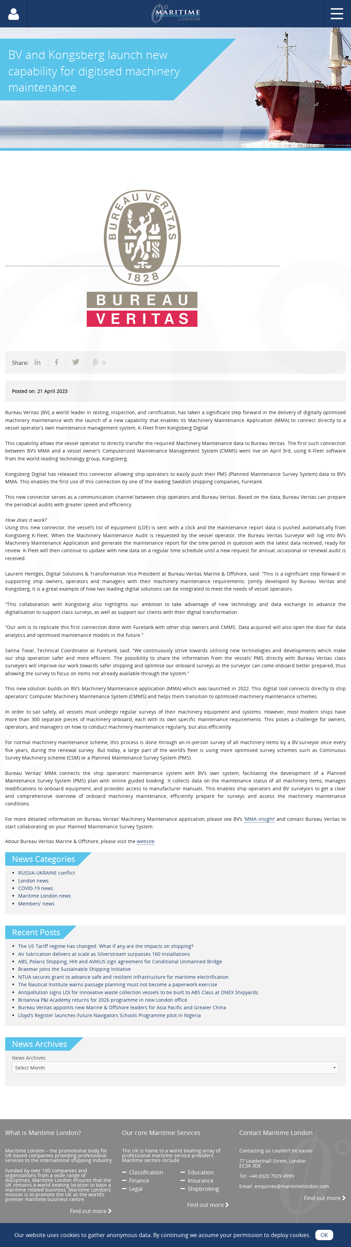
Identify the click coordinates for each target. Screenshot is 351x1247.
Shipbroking (202, 1189)
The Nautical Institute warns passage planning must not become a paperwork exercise (117, 984)
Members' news (36, 903)
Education (199, 1172)
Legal (134, 1189)
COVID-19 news (35, 888)
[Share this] (38, 363)
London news (33, 880)
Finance (137, 1180)
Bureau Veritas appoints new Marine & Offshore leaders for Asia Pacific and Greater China (122, 1007)
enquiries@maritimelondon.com (292, 1186)
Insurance (199, 1180)
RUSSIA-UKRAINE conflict (46, 872)
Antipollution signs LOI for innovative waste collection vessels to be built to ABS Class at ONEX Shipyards (138, 992)
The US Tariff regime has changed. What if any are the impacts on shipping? (105, 946)
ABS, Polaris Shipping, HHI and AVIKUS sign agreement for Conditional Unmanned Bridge (120, 961)
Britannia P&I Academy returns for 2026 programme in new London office (102, 1000)
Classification (144, 1172)
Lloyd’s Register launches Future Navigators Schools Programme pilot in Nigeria (109, 1015)
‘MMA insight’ (259, 819)
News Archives (29, 1057)
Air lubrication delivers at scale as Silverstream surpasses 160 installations (104, 954)
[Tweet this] (76, 363)
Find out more (89, 1211)
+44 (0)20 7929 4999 (271, 1176)
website (146, 841)
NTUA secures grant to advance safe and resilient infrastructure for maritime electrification (123, 977)
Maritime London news (44, 895)
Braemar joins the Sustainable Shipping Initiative (74, 969)
